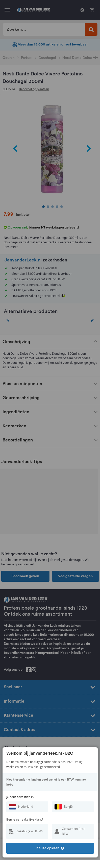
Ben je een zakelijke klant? (24, 819)
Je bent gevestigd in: (20, 797)
